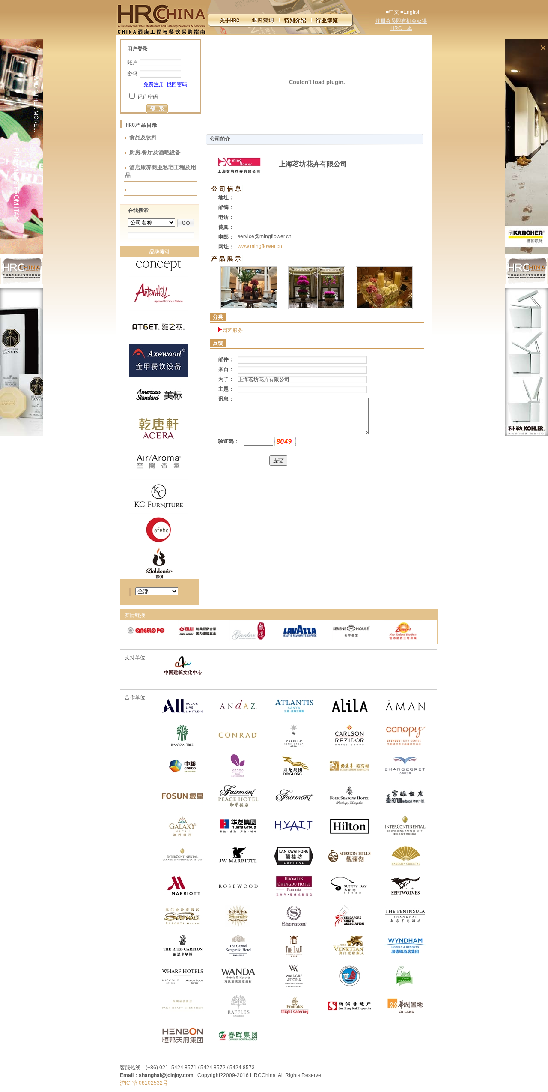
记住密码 (147, 97)
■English (410, 12)
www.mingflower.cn (260, 246)
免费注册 (153, 84)
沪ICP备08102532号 (144, 1083)
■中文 (392, 12)
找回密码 (177, 84)
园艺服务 (232, 330)
